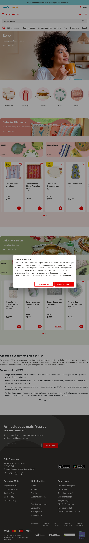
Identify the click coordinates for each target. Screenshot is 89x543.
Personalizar (43, 284)
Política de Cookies (64, 275)
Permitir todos (64, 284)
